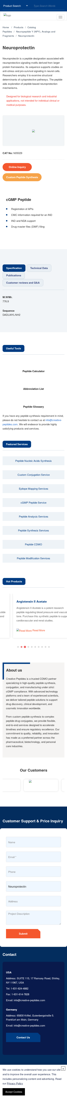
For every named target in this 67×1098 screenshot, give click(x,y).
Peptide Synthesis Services (33, 530)
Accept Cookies (13, 1091)
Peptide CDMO (33, 544)
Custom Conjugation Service (34, 474)
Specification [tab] (14, 268)
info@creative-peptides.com (29, 1000)
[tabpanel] (33, 306)
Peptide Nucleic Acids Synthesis (33, 460)
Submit (23, 933)
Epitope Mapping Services (33, 488)
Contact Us (23, 1037)
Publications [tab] (13, 275)
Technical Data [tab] (39, 268)
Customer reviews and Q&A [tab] (23, 282)
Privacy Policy (15, 1083)
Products (18, 27)
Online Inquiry (17, 167)
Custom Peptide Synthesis (22, 177)
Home (6, 27)
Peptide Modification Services (33, 558)
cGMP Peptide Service (33, 502)
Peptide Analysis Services (33, 516)
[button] (18, 647)
